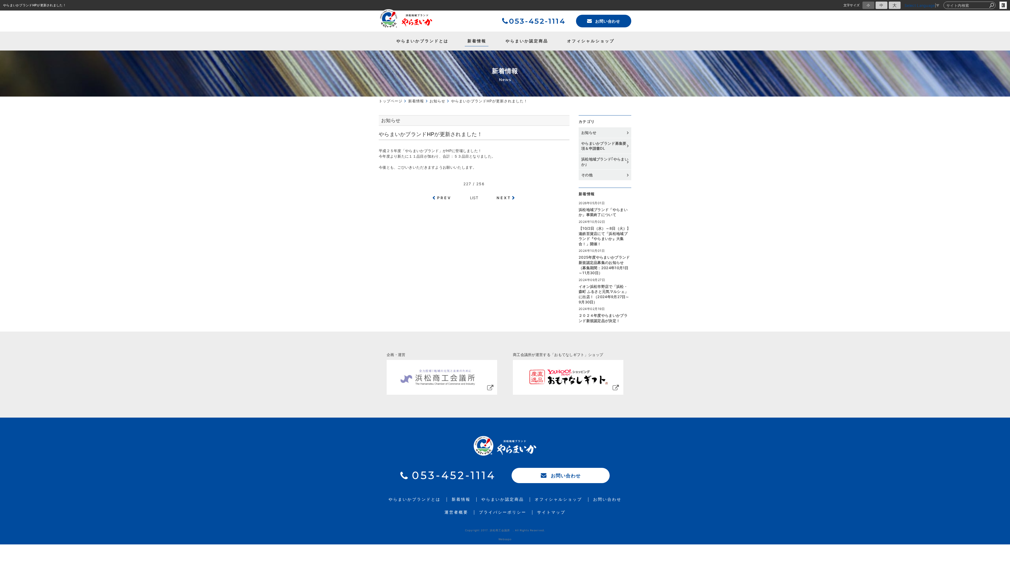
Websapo (505, 539)
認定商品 (527, 40)
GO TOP (994, 370)
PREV (444, 198)
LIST (474, 198)
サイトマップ (551, 512)
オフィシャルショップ (590, 40)
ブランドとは (422, 40)
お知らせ (588, 132)
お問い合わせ (607, 21)
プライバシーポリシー (502, 512)
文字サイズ (852, 5)
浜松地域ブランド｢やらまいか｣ (604, 162)
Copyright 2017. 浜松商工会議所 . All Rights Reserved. (505, 530)
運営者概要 (456, 512)
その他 (588, 175)
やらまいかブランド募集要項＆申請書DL (604, 146)
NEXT (504, 198)
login (1003, 5)
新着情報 (476, 40)
